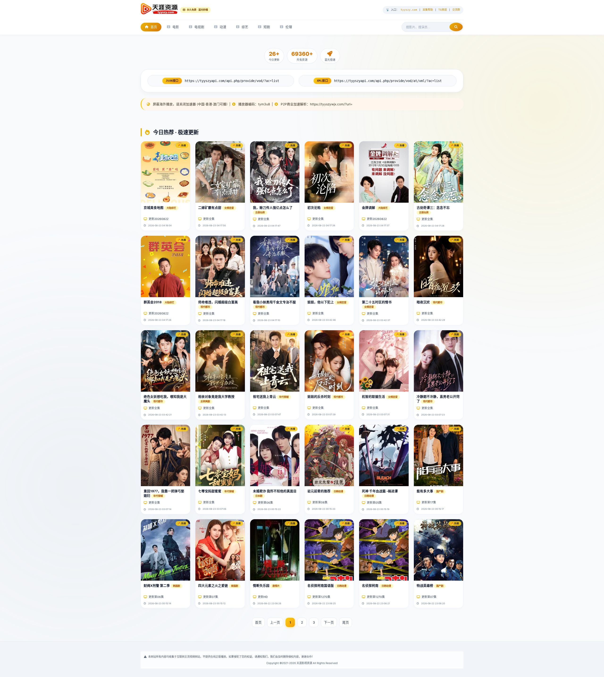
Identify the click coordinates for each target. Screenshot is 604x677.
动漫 (223, 27)
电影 (175, 27)
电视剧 (199, 27)
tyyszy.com (409, 9)
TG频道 (442, 9)
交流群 (456, 9)
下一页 (329, 622)
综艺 (245, 27)
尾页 (345, 622)
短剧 (267, 27)
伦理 (288, 27)
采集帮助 (428, 9)
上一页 (275, 622)
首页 (154, 27)
